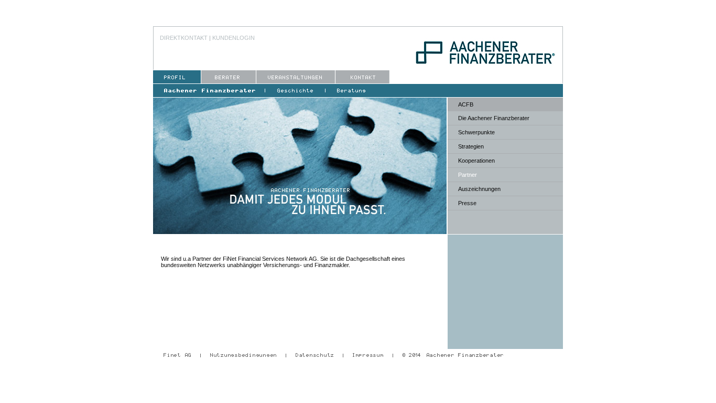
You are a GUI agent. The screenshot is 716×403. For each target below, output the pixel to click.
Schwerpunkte (476, 132)
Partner (467, 175)
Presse (467, 203)
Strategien (471, 146)
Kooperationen (476, 160)
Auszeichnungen (479, 189)
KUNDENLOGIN (233, 38)
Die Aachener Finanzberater (493, 118)
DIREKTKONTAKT (184, 38)
